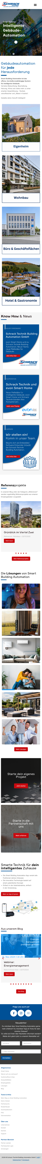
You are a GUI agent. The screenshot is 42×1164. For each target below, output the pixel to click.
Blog (2, 1088)
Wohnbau (16, 536)
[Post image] (21, 514)
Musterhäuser (5, 1107)
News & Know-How (11, 970)
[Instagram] (21, 1013)
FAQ (2, 1112)
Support (3, 1133)
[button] (35, 5)
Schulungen (4, 1149)
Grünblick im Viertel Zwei (19, 532)
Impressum (25, 1160)
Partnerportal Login (7, 1146)
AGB (38, 1157)
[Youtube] (28, 1013)
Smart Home (5, 1071)
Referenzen (8, 536)
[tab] (7, 54)
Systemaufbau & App (8, 1077)
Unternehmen (5, 1125)
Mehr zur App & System (10, 894)
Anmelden (6, 1058)
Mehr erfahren (21, 835)
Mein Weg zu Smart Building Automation (14, 1098)
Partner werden (6, 1143)
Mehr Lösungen (21, 749)
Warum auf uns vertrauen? (9, 1074)
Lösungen (4, 1086)
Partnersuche (5, 1104)
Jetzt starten (21, 786)
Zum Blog (21, 991)
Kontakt (3, 1128)
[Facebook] (13, 1013)
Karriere (3, 1130)
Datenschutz (17, 1160)
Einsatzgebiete (5, 1083)
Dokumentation (6, 1115)
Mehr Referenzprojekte (21, 558)
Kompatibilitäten (6, 1080)
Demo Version (5, 1101)
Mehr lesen (9, 541)
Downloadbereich (6, 1109)
